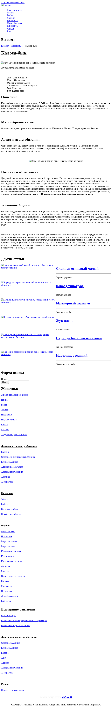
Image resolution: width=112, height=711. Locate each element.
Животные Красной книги (14, 395)
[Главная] (6, 5)
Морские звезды (9, 541)
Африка (5, 662)
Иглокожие (6, 536)
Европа (4, 653)
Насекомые (12, 20)
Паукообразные (14, 23)
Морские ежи (8, 531)
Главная (5, 46)
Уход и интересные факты (14, 434)
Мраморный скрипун (73, 303)
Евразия (5, 452)
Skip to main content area (12, 2)
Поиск (4, 379)
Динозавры (12, 26)
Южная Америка (9, 462)
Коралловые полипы (11, 561)
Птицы (10, 12)
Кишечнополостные (11, 551)
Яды (9, 31)
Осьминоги (7, 591)
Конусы (5, 581)
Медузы (5, 571)
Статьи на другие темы (12, 690)
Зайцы (4, 499)
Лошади (11, 18)
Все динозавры (8, 615)
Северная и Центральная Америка (18, 457)
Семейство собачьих (11, 514)
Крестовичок (7, 556)
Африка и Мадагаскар (12, 467)
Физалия (5, 566)
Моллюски (6, 586)
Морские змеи (8, 546)
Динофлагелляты (9, 596)
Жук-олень (64, 321)
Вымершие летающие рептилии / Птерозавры (24, 620)
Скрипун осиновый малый (77, 268)
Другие (10, 28)
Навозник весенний (72, 355)
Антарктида (7, 672)
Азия (3, 658)
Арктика (5, 477)
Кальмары (6, 601)
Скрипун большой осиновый (79, 338)
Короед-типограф (70, 286)
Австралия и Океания (12, 472)
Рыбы (10, 15)
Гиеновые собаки (9, 509)
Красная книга (14, 10)
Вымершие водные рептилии (15, 625)
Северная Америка (10, 643)
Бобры (4, 504)
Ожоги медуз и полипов (13, 576)
